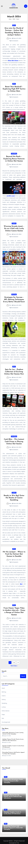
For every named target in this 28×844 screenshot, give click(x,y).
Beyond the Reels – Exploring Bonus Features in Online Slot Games (14, 159)
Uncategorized (6, 722)
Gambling (14, 153)
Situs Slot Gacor (13, 60)
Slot (14, 25)
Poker (3, 714)
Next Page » (14, 665)
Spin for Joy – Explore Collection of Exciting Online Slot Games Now (14, 372)
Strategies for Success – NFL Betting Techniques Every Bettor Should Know (14, 300)
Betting (14, 294)
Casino (14, 223)
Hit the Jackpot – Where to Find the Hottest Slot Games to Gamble (14, 554)
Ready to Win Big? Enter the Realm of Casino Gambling (14, 498)
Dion (10, 38)
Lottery (4, 707)
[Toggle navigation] (2, 6)
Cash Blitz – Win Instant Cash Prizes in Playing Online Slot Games (14, 441)
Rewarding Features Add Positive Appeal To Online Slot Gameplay (13, 828)
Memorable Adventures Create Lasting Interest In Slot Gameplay (13, 781)
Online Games (5, 711)
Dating (4, 699)
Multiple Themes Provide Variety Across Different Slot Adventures (13, 796)
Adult (3, 688)
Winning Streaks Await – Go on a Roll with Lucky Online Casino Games (14, 228)
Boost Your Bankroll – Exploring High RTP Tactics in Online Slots (14, 89)
